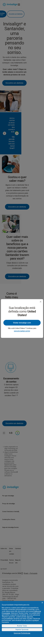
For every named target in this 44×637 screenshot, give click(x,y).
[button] (42, 602)
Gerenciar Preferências (22, 633)
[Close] (40, 301)
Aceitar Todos (22, 626)
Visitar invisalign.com (22, 323)
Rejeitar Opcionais (22, 629)
